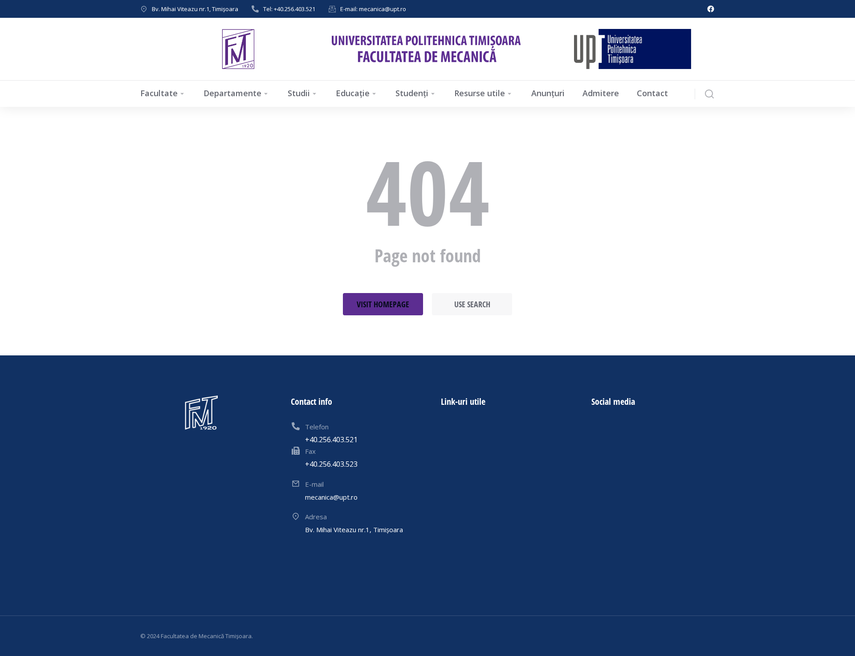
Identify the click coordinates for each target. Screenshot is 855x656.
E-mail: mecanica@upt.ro (373, 9)
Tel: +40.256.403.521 (289, 9)
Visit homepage (383, 304)
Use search (472, 304)
